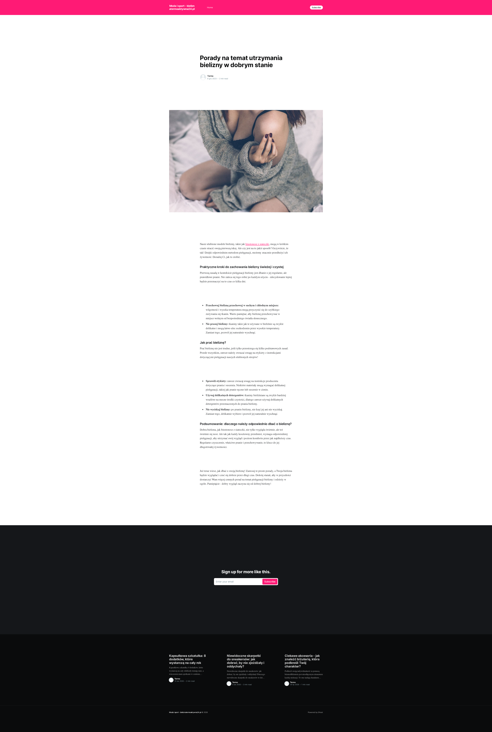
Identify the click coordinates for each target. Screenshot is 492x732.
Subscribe (316, 7)
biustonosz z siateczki (257, 244)
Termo (210, 76)
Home (210, 7)
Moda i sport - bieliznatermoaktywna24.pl (182, 7)
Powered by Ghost (315, 712)
